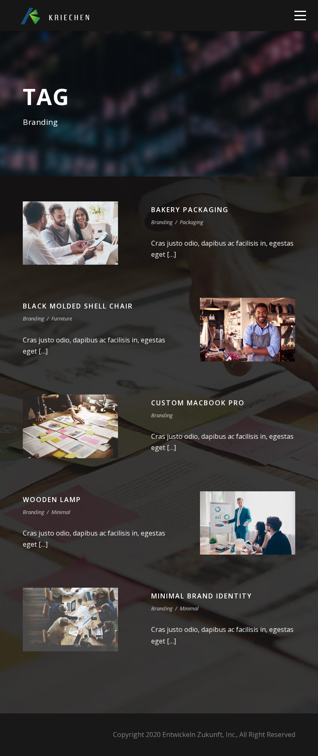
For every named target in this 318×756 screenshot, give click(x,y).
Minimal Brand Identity (201, 595)
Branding (162, 222)
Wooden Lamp (52, 499)
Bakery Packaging (190, 209)
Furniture (61, 318)
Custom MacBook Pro (198, 402)
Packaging (191, 222)
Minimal (60, 512)
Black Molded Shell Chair (78, 306)
